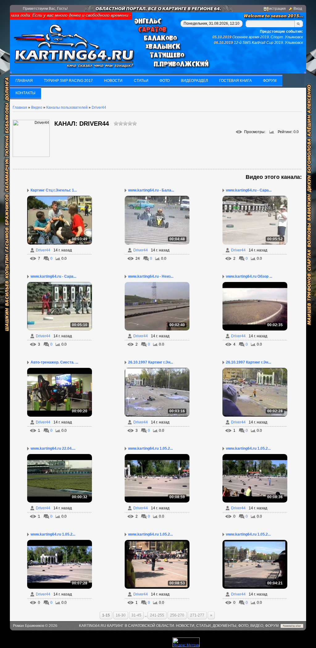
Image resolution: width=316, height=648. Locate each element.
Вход (297, 8)
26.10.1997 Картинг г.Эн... (150, 362)
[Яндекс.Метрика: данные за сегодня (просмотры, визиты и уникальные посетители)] (186, 642)
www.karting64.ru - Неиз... (150, 276)
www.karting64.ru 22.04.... (53, 448)
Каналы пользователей (67, 107)
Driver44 (99, 107)
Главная (20, 107)
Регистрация (275, 8)
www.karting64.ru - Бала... (151, 190)
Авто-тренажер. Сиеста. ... (54, 362)
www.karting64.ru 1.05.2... (150, 448)
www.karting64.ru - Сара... (249, 190)
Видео (36, 107)
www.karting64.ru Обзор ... (249, 276)
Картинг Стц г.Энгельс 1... (54, 190)
